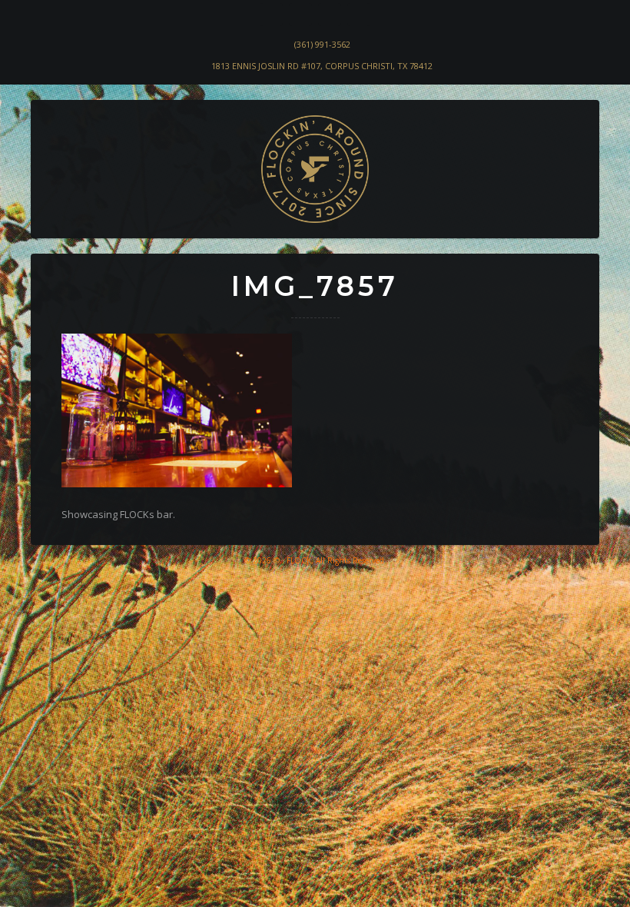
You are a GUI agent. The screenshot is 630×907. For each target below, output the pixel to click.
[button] (55, 212)
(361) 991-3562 (322, 44)
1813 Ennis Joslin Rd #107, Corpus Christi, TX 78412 (322, 65)
